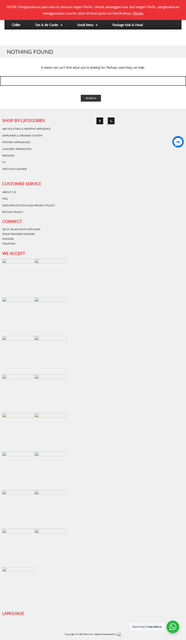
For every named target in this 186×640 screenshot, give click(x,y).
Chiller (16, 25)
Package (8, 155)
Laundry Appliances (17, 149)
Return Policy (12, 212)
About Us (9, 192)
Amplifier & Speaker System (22, 135)
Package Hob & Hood (128, 25)
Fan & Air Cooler (46, 25)
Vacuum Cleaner (14, 169)
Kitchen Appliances (16, 142)
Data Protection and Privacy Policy (28, 205)
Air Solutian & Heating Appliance (26, 128)
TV (4, 162)
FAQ (5, 198)
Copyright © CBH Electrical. (79, 634)
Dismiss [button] (138, 13)
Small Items (85, 25)
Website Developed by (105, 634)
